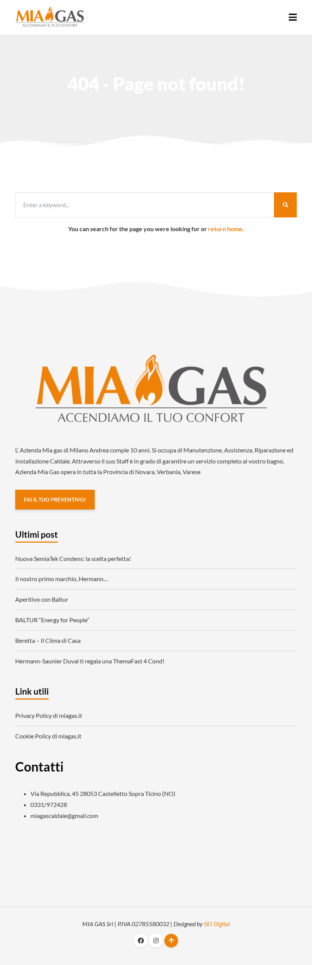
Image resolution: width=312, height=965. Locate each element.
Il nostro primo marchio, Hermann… (61, 578)
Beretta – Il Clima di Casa (48, 640)
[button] (293, 17)
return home (225, 228)
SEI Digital (217, 923)
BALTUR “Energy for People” (52, 619)
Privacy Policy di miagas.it (48, 715)
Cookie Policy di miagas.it (48, 736)
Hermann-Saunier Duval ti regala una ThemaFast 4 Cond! (89, 661)
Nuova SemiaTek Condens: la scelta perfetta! (73, 558)
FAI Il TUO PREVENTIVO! (55, 499)
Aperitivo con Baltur (41, 599)
